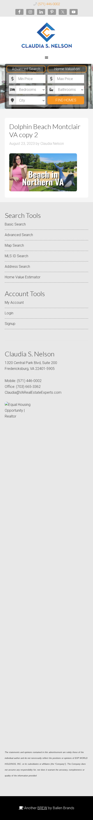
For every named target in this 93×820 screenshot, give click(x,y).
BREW (42, 808)
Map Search (14, 245)
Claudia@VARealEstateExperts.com (33, 392)
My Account (14, 302)
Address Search (17, 266)
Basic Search (15, 224)
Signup (10, 324)
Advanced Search (26, 69)
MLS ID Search (16, 256)
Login (9, 313)
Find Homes (66, 100)
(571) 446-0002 (49, 4)
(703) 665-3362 (28, 386)
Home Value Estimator (22, 277)
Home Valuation (67, 69)
